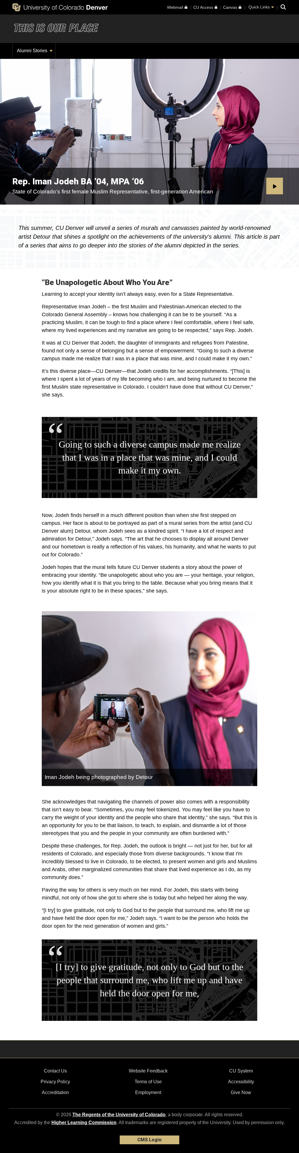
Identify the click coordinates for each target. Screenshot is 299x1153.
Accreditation (55, 1092)
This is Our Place (56, 28)
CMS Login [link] (149, 1139)
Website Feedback (148, 1070)
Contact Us (55, 1070)
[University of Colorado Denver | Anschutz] (60, 7)
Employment (148, 1092)
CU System (241, 1070)
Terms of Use (148, 1081)
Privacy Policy (55, 1081)
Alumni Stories (32, 50)
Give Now (241, 1092)
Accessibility (241, 1081)
